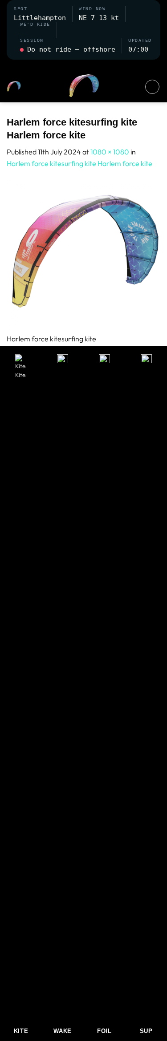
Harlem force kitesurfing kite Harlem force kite (79, 163)
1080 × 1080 (109, 151)
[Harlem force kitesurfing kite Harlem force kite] (83, 255)
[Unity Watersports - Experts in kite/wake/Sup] (84, 86)
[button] (84, 65)
